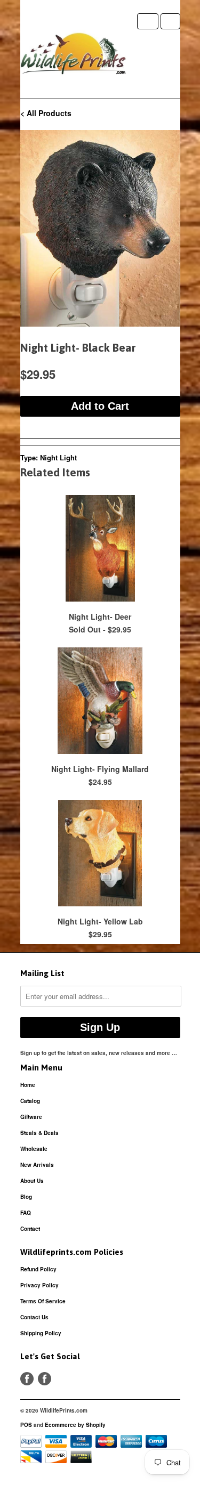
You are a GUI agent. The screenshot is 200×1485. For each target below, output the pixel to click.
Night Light (58, 457)
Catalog (30, 1101)
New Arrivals (37, 1164)
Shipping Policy (40, 1333)
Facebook (27, 1378)
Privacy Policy (39, 1285)
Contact (30, 1228)
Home (27, 1085)
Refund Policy (38, 1269)
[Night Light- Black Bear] (100, 228)
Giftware (31, 1117)
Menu (147, 21)
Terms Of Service (43, 1301)
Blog (26, 1196)
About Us (32, 1180)
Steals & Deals (39, 1133)
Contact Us (34, 1317)
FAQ (25, 1212)
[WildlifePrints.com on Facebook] (44, 1378)
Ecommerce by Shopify (75, 1425)
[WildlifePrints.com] (73, 56)
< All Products (45, 113)
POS (26, 1425)
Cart (170, 21)
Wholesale (33, 1149)
